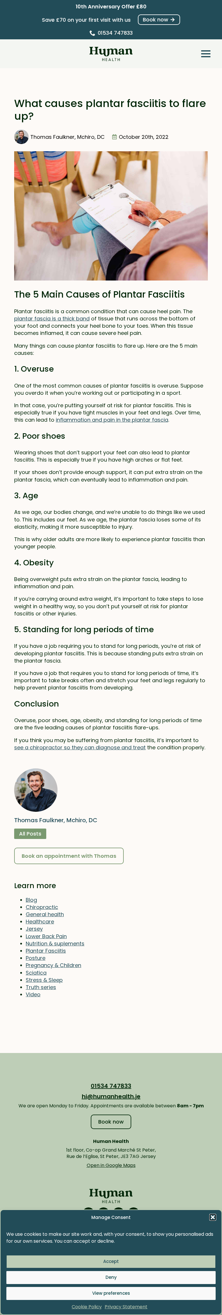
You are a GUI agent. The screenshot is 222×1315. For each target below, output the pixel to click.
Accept (111, 1261)
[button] (213, 1217)
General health (45, 914)
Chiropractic (42, 907)
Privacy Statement (126, 1306)
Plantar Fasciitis (46, 950)
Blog (31, 899)
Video (33, 994)
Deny (111, 1277)
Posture (35, 958)
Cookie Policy (87, 1306)
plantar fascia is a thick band (52, 318)
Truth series (41, 987)
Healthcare (40, 921)
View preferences (111, 1293)
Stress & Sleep (44, 980)
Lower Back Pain (46, 936)
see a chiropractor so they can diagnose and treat (80, 747)
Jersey (34, 928)
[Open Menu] (205, 53)
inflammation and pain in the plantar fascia (112, 419)
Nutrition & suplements (55, 943)
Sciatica (36, 972)
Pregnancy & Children (53, 965)
